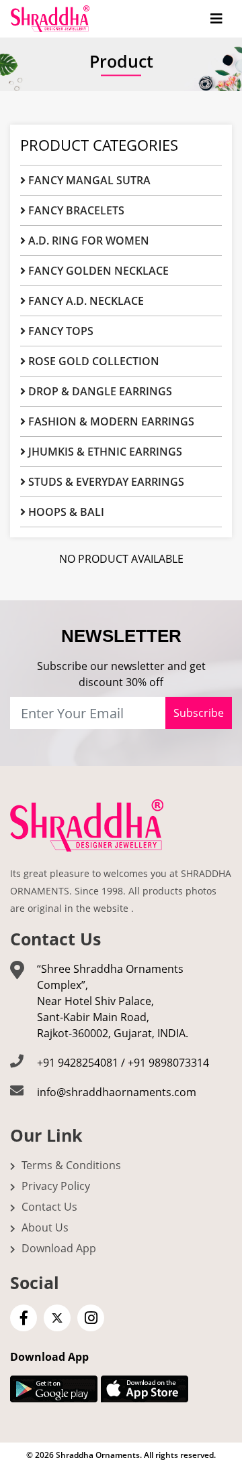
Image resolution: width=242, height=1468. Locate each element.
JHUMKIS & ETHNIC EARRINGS (104, 451)
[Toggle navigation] (216, 19)
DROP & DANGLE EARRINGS (99, 391)
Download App (57, 1248)
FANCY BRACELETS (75, 210)
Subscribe (198, 713)
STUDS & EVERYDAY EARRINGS (105, 481)
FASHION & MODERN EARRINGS (110, 421)
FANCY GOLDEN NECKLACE (97, 270)
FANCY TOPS (59, 331)
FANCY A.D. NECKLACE (85, 300)
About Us (44, 1227)
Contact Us (48, 1206)
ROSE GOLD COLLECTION (92, 361)
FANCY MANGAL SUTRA (88, 180)
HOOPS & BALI (65, 512)
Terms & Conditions (70, 1165)
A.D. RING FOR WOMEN (87, 240)
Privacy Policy (54, 1186)
